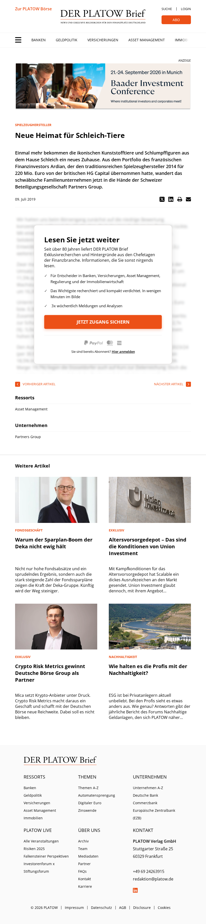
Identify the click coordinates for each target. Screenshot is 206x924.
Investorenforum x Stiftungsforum (39, 867)
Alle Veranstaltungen (41, 841)
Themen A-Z (88, 787)
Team (82, 848)
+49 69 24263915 (148, 871)
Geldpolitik (66, 39)
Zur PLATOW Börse (33, 9)
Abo (176, 19)
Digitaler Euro (89, 802)
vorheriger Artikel (39, 384)
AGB (122, 907)
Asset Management (146, 39)
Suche (167, 9)
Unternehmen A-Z (148, 787)
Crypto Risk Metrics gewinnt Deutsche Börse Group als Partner (50, 673)
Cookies (164, 907)
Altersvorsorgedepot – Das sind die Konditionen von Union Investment (147, 546)
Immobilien (185, 39)
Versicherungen (102, 39)
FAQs (82, 871)
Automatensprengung (96, 795)
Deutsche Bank (145, 795)
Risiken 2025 (34, 848)
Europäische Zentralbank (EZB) (154, 814)
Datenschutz (101, 907)
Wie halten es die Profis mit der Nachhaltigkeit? (148, 669)
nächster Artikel (168, 384)
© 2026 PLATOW (44, 907)
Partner (84, 863)
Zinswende (87, 810)
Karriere (85, 886)
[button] (162, 199)
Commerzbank (145, 802)
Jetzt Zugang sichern (103, 322)
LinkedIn (135, 890)
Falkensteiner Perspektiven (46, 856)
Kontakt (84, 878)
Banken (38, 39)
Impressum (74, 907)
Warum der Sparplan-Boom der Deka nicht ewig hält (53, 543)
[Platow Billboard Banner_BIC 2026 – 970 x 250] (103, 86)
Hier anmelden (123, 351)
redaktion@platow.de (153, 879)
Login (186, 9)
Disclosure (142, 907)
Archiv (83, 841)
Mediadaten (88, 856)
